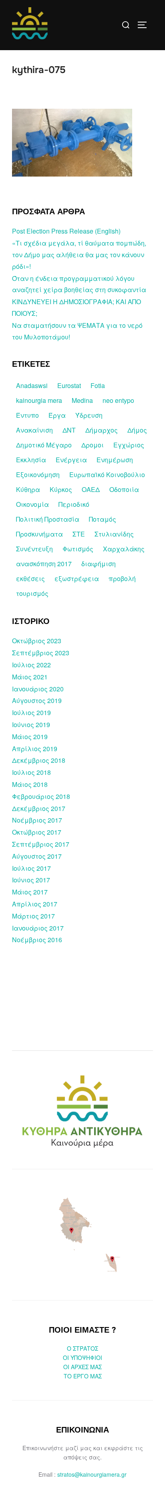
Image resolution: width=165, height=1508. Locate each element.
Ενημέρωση (115, 459)
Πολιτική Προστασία (47, 519)
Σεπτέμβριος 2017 (40, 844)
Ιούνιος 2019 (31, 724)
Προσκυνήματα (39, 534)
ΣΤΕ (78, 534)
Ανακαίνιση (34, 430)
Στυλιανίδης (114, 534)
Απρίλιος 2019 (34, 748)
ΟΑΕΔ (91, 489)
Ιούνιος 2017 (31, 879)
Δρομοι (92, 444)
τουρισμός (32, 593)
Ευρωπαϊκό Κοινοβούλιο (107, 474)
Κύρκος (61, 489)
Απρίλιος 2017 (34, 903)
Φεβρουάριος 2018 (41, 796)
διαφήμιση (98, 563)
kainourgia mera (39, 400)
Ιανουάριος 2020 (38, 688)
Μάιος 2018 (30, 784)
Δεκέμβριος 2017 (38, 808)
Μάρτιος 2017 (33, 916)
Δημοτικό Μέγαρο (44, 444)
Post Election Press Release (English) (66, 231)
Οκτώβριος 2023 (36, 640)
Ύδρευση (89, 415)
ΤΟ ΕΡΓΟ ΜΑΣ (83, 1376)
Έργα (57, 415)
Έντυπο (27, 415)
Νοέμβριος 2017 (37, 820)
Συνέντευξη (34, 548)
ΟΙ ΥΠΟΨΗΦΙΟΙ (82, 1358)
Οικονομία (32, 504)
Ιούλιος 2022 (31, 664)
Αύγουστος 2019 (37, 700)
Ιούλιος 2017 (31, 868)
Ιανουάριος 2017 (38, 928)
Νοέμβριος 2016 (37, 939)
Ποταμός (102, 519)
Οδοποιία (124, 489)
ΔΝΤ (69, 430)
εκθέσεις (30, 578)
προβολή (122, 578)
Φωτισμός (77, 548)
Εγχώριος (128, 444)
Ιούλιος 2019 (31, 712)
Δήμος (137, 430)
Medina (82, 400)
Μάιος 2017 (30, 891)
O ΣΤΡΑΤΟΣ (82, 1348)
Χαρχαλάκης (124, 548)
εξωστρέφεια (76, 578)
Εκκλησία (31, 459)
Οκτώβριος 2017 (36, 832)
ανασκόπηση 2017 (44, 563)
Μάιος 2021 (30, 676)
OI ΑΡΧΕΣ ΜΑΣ (82, 1367)
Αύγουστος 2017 (37, 856)
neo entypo (118, 400)
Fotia (98, 385)
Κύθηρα (28, 489)
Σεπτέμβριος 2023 (40, 652)
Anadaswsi (32, 385)
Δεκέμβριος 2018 (38, 760)
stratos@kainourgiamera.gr (92, 1474)
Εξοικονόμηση (38, 474)
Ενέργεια (71, 459)
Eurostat (69, 385)
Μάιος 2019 (30, 736)
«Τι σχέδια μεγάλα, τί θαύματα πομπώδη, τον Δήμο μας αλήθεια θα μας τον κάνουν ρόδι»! (79, 254)
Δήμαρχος (101, 430)
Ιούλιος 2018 (31, 772)
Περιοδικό (73, 504)
